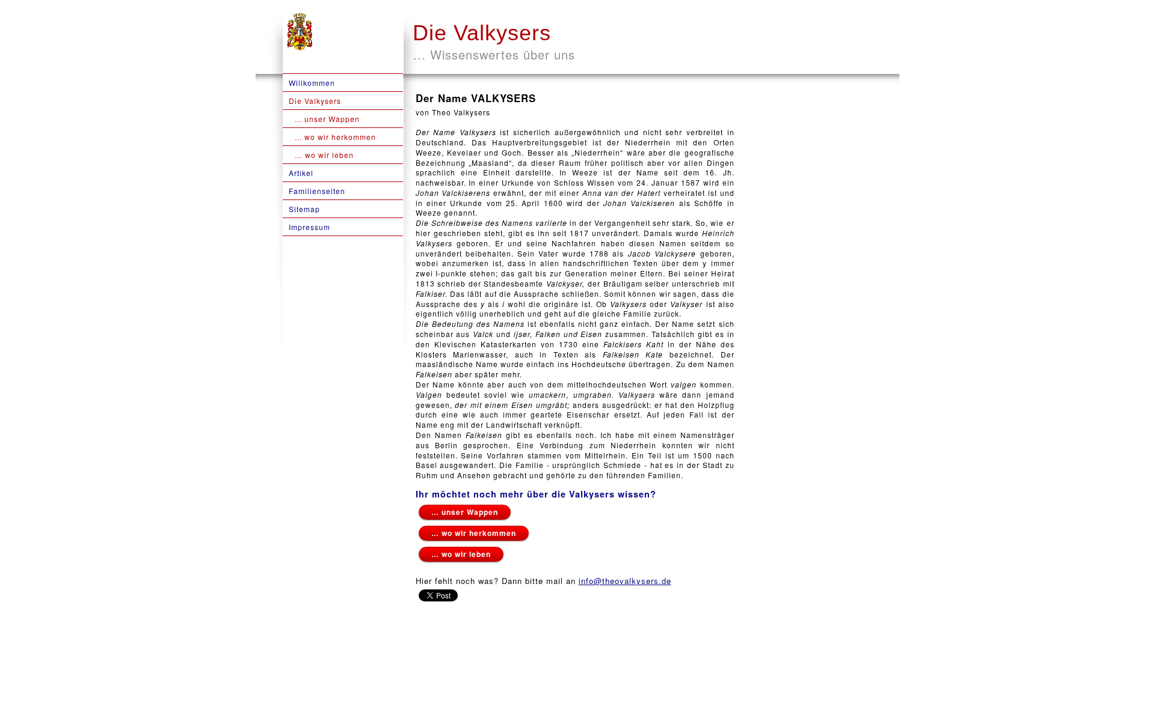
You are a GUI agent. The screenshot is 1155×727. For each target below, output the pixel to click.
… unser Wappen (464, 511)
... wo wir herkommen (335, 137)
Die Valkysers (482, 32)
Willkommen (312, 83)
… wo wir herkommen (473, 533)
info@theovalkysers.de (625, 580)
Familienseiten (317, 191)
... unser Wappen (327, 119)
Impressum (309, 227)
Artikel (301, 173)
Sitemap (304, 209)
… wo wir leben (461, 554)
